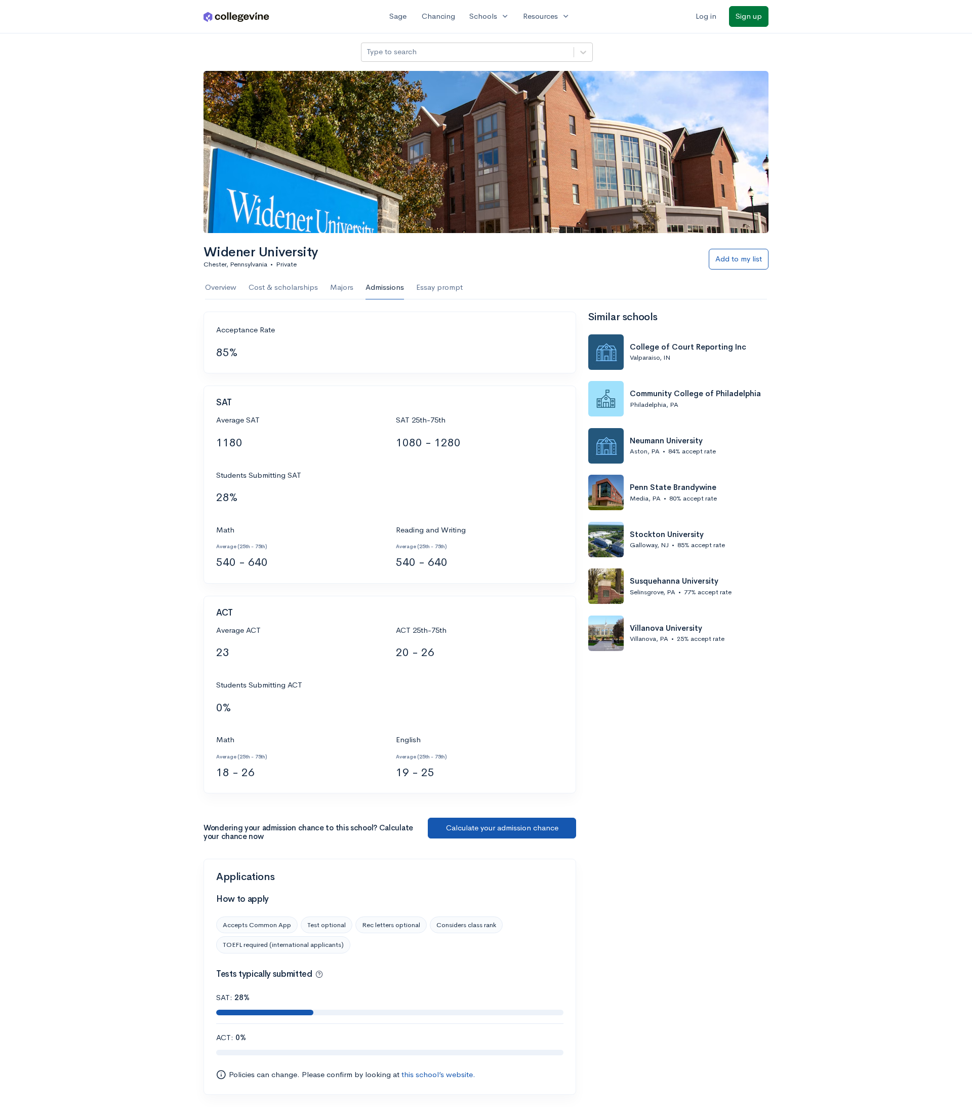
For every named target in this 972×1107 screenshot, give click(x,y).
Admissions (385, 287)
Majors (341, 287)
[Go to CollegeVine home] (236, 16)
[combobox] (368, 52)
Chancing (438, 16)
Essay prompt (439, 287)
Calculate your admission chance (502, 827)
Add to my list (738, 258)
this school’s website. (438, 1074)
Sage (398, 16)
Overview (220, 287)
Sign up (749, 16)
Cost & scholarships (283, 287)
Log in (706, 16)
